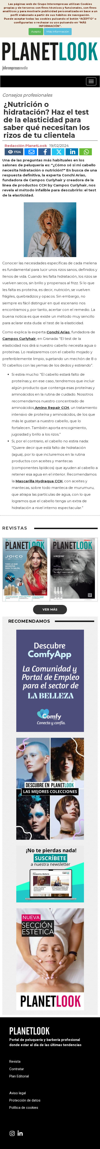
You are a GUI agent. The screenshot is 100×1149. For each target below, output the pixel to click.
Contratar (16, 1069)
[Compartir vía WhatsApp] (85, 151)
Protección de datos (24, 1100)
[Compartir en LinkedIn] (72, 151)
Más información (58, 31)
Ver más (50, 609)
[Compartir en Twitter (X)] (58, 151)
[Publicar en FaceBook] (44, 151)
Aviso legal (17, 1093)
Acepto (36, 31)
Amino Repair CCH (52, 407)
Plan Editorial (19, 1076)
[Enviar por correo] (30, 151)
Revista (14, 1061)
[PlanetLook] (12, 1133)
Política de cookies (23, 1107)
